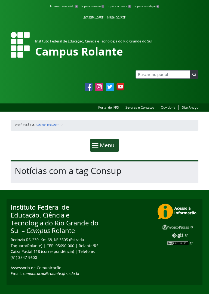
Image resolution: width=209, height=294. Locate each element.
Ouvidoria (168, 107)
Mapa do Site (116, 17)
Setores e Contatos (139, 107)
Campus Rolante (47, 125)
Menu (108, 145)
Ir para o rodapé (146, 6)
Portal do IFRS (108, 107)
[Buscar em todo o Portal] (194, 74)
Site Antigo (190, 107)
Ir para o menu (92, 6)
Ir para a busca (119, 6)
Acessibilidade (94, 17)
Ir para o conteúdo (63, 6)
